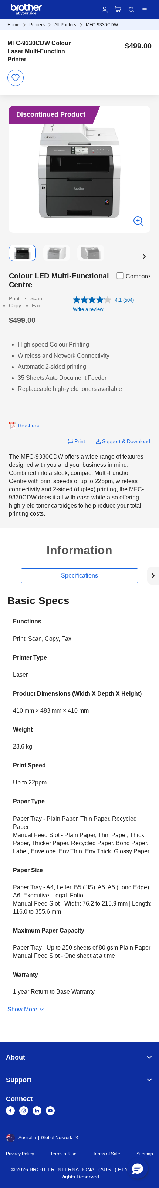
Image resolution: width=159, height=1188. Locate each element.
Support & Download (126, 441)
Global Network (56, 1137)
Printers (37, 24)
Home (13, 24)
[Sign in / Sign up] (104, 9)
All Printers (65, 24)
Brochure (29, 425)
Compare (138, 276)
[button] (144, 256)
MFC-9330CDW (102, 24)
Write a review (88, 309)
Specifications (79, 575)
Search (131, 9)
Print (79, 441)
